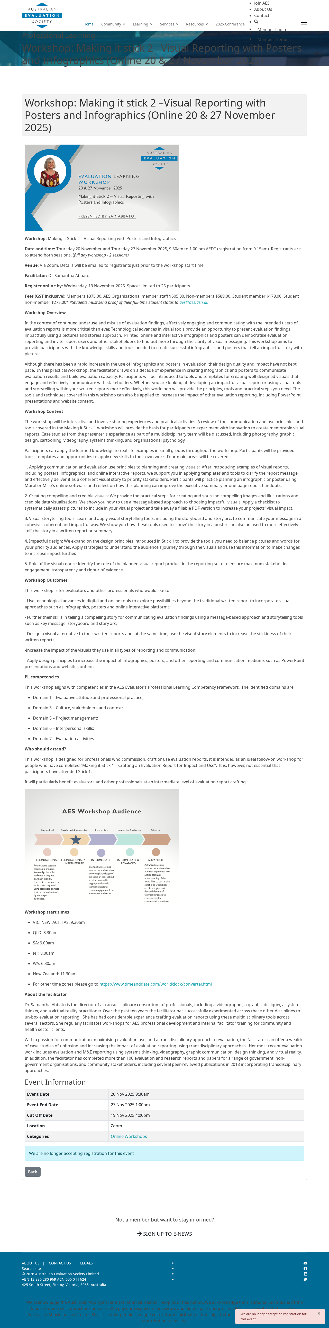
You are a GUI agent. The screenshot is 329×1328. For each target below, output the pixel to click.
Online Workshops (129, 1136)
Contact (261, 15)
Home (89, 24)
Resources (195, 24)
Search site (31, 1268)
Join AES (262, 3)
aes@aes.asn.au (193, 302)
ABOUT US (31, 1263)
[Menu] (304, 24)
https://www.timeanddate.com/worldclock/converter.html (155, 984)
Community (111, 24)
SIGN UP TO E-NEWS (167, 1233)
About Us (263, 9)
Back (32, 1172)
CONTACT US (60, 1263)
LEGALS (86, 1263)
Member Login (272, 29)
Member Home (272, 39)
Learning (140, 24)
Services (167, 24)
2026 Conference (230, 24)
